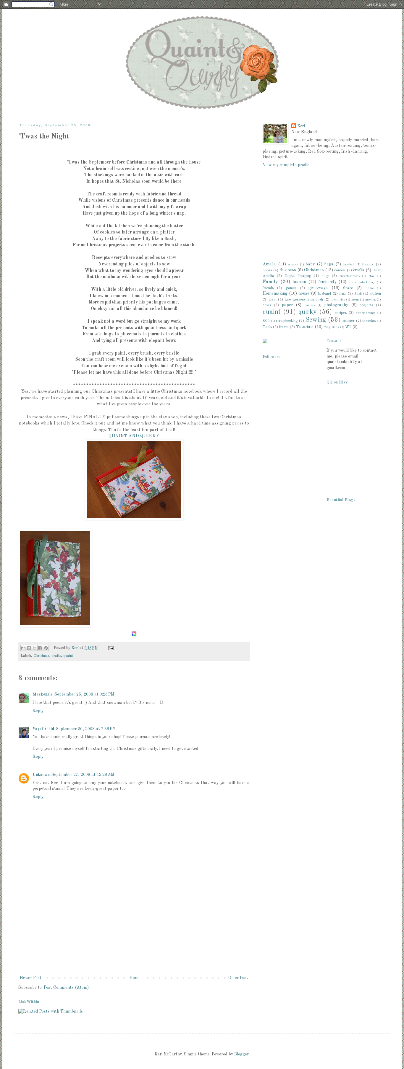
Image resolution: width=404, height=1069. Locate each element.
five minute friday (361, 282)
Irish (342, 294)
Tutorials (304, 327)
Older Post (238, 978)
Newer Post (30, 978)
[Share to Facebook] (40, 648)
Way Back (331, 327)
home (370, 288)
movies (370, 299)
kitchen (375, 294)
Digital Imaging (298, 276)
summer (348, 321)
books (267, 270)
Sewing (316, 320)
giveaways (318, 288)
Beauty (368, 264)
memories (338, 299)
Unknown (41, 775)
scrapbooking (287, 321)
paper (287, 305)
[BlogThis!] (29, 648)
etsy (371, 276)
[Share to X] (35, 648)
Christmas (41, 656)
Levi (273, 299)
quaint (68, 656)
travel (284, 327)
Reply (38, 711)
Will (348, 327)
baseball (349, 264)
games (291, 288)
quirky (307, 312)
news (267, 305)
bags (328, 264)
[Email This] (23, 648)
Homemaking (275, 293)
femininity (327, 282)
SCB (266, 321)
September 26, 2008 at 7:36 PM (86, 729)
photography (336, 305)
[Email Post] (110, 648)
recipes (341, 313)
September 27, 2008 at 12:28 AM (82, 775)
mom (355, 299)
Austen (293, 264)
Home (135, 978)
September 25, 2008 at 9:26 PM (84, 694)
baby (310, 264)
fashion (299, 282)
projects (366, 305)
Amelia (269, 264)
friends (268, 288)
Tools (267, 327)
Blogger (241, 1054)
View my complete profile (286, 165)
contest (340, 270)
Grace (348, 288)
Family (270, 281)
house (303, 293)
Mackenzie (43, 694)
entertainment (350, 276)
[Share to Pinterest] (46, 648)
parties (310, 305)
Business (287, 270)
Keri (76, 648)
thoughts (369, 321)
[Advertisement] (134, 930)
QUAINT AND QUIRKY (134, 436)
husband (324, 294)
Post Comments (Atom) (66, 987)
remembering (365, 313)
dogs (325, 276)
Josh (358, 294)
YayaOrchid (43, 729)
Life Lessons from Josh (304, 299)
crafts (56, 656)
